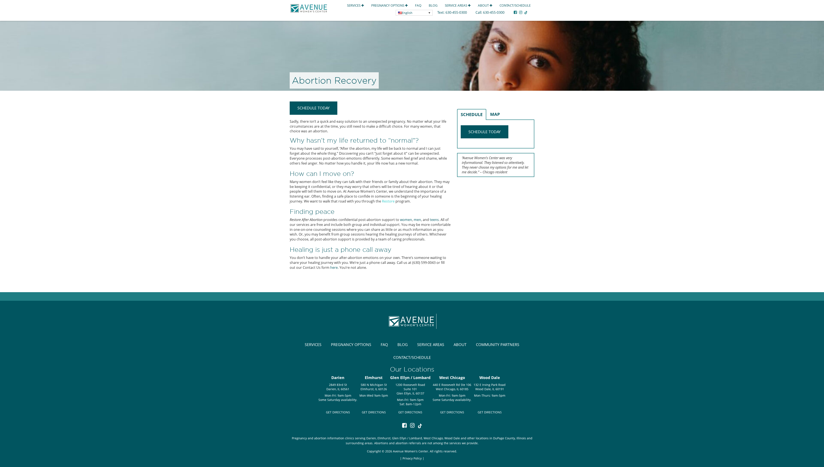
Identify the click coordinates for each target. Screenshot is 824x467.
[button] (414, 13)
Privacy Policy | (413, 458)
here (334, 267)
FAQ (418, 5)
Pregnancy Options (388, 5)
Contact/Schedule (515, 5)
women (406, 219)
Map (495, 114)
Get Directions (338, 412)
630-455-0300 (456, 12)
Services (354, 5)
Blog (433, 5)
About (484, 5)
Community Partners (497, 344)
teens (434, 219)
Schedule (472, 114)
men (417, 219)
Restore (388, 201)
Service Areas (456, 5)
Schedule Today (313, 107)
